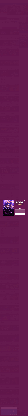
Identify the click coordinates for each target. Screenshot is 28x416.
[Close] (24, 200)
